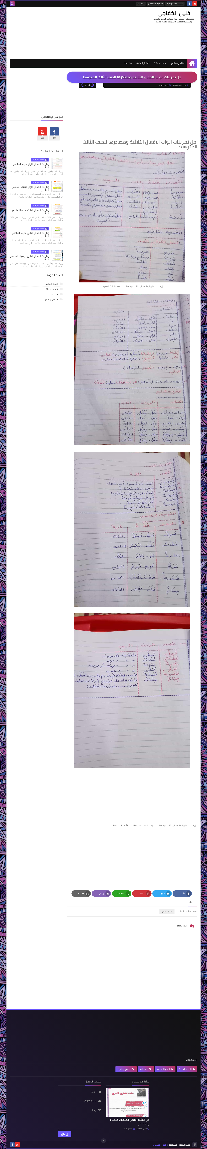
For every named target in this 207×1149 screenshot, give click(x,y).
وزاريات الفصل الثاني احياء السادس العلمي (30, 234)
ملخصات (128, 63)
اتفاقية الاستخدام (155, 3)
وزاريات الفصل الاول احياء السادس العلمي (31, 165)
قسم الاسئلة (160, 63)
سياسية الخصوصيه (175, 3)
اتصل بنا (140, 3)
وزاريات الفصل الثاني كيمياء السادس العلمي (29, 258)
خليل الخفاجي (174, 13)
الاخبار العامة (142, 63)
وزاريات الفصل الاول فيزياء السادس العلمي (30, 188)
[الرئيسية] (192, 63)
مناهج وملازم (177, 63)
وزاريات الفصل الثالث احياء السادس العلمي (30, 212)
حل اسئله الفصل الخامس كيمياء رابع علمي (129, 1122)
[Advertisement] (68, 32)
